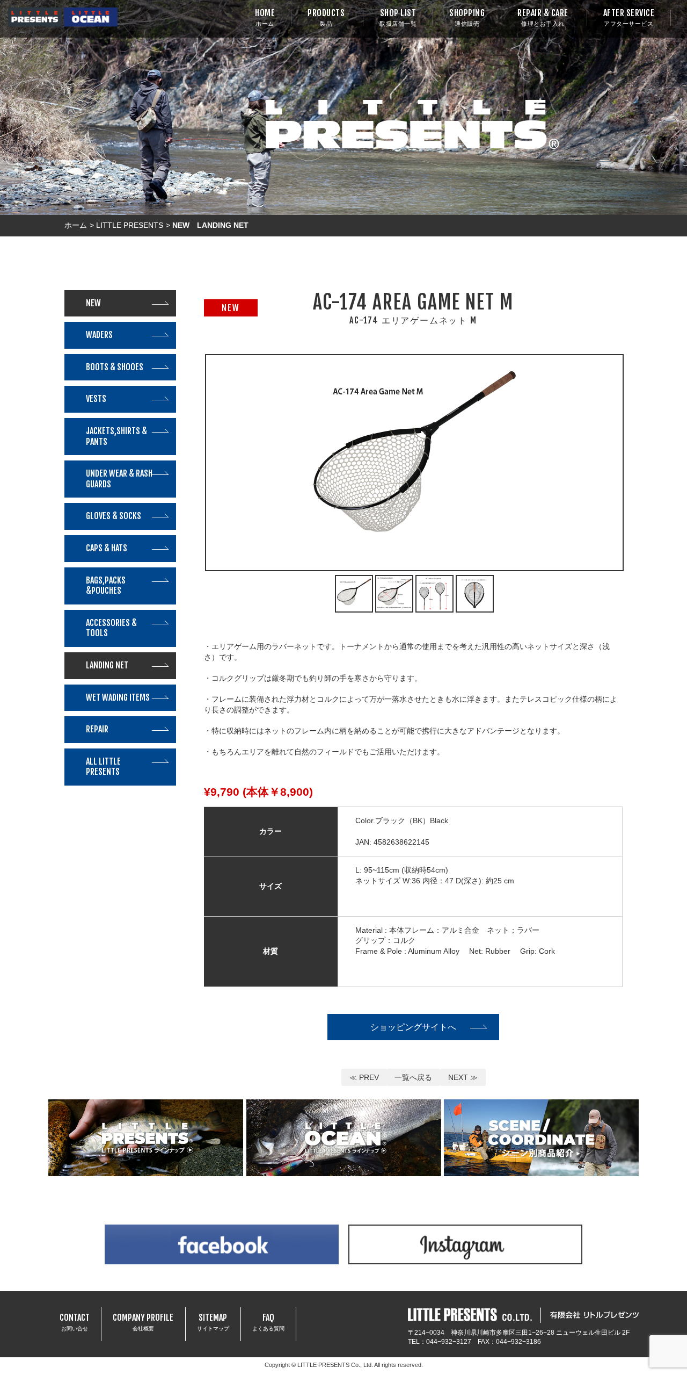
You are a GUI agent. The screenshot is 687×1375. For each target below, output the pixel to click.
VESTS (96, 398)
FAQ (268, 1321)
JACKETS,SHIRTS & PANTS (116, 436)
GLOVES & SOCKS (113, 515)
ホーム (75, 225)
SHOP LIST (397, 17)
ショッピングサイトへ (413, 1026)
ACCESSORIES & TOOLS (111, 628)
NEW (93, 303)
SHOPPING (467, 17)
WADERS (99, 334)
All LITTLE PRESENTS (103, 767)
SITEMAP (213, 1321)
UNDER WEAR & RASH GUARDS (119, 478)
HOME (265, 17)
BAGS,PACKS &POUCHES (106, 585)
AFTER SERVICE (629, 17)
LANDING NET (107, 665)
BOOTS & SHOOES (114, 367)
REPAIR (97, 729)
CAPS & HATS (106, 548)
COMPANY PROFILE (143, 1321)
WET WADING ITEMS (118, 697)
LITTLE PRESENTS (129, 225)
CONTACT (75, 1321)
